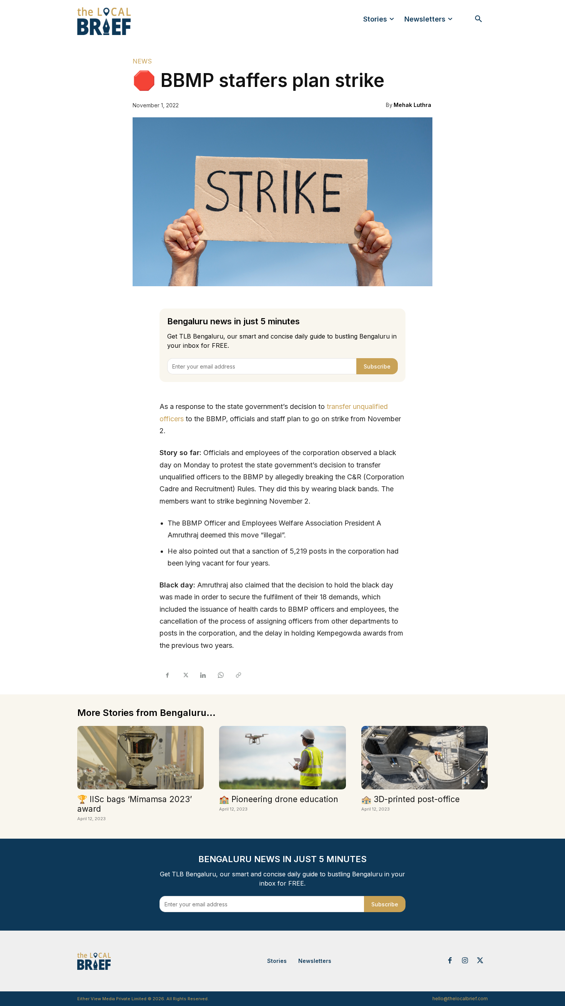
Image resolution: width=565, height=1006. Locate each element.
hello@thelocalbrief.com (460, 998)
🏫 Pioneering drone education (278, 799)
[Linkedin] (202, 675)
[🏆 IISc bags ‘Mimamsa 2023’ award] (140, 757)
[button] (478, 19)
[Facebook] (167, 675)
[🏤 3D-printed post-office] (424, 757)
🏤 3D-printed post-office (410, 799)
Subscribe (377, 366)
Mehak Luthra (412, 105)
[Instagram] (465, 961)
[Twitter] (185, 675)
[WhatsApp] (220, 675)
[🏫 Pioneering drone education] (282, 757)
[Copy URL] (238, 675)
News (142, 61)
